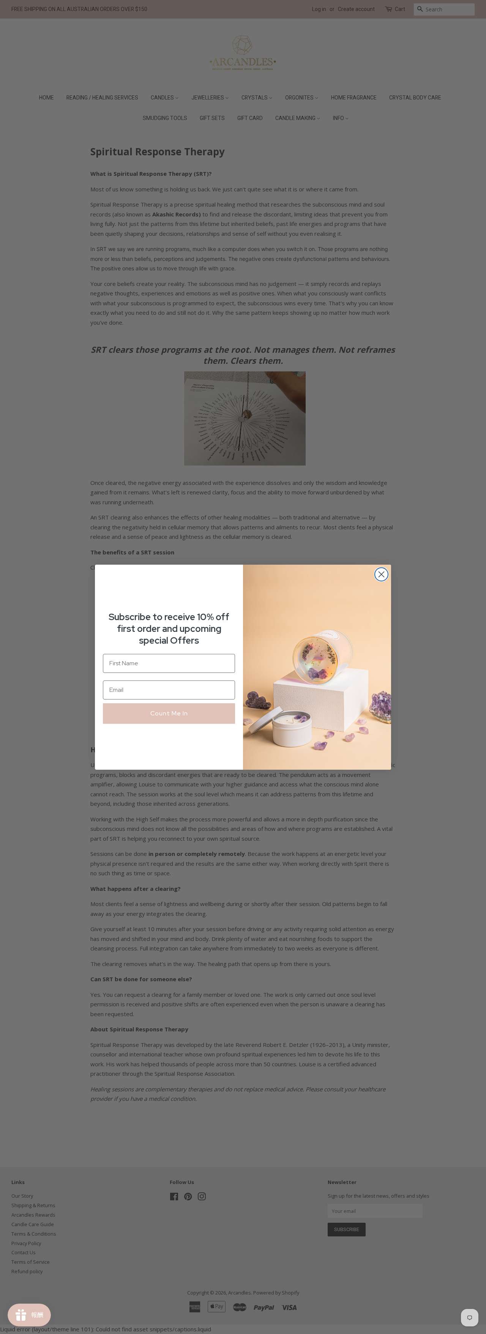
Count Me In (169, 713)
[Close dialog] (381, 574)
